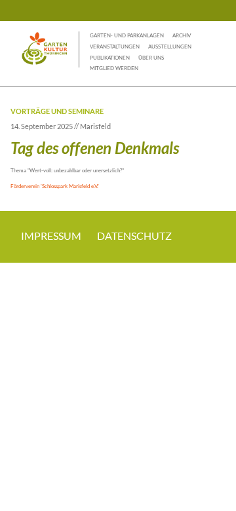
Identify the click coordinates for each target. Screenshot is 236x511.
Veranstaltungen (115, 46)
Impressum (51, 235)
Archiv (181, 35)
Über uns (151, 57)
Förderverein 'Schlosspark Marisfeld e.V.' (54, 186)
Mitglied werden (114, 68)
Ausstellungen (169, 46)
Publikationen (110, 57)
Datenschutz (134, 235)
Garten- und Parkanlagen (127, 35)
